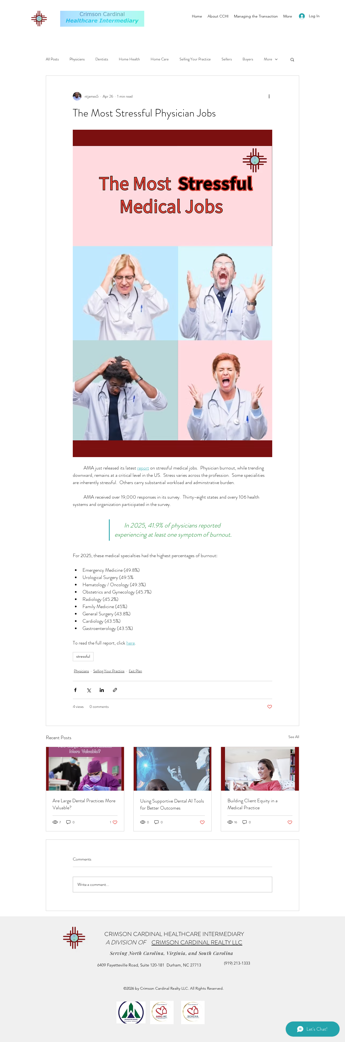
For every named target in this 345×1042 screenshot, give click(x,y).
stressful (83, 656)
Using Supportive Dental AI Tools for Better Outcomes (172, 804)
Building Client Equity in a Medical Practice (252, 804)
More (268, 59)
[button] (292, 59)
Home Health (129, 59)
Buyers (248, 59)
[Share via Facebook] (75, 690)
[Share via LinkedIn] (101, 690)
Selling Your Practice (195, 59)
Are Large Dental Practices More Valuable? (84, 804)
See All (293, 736)
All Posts (52, 59)
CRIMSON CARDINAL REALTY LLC (196, 942)
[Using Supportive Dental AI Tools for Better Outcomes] (173, 769)
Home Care (160, 59)
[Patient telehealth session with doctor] (260, 769)
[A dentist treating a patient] (85, 769)
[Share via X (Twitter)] (88, 690)
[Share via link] (115, 690)
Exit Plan (135, 671)
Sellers (227, 59)
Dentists (101, 59)
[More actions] (269, 96)
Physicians (77, 59)
